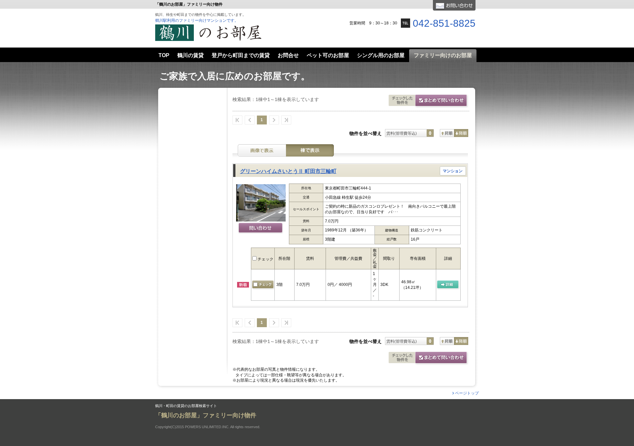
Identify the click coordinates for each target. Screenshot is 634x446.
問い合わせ (260, 228)
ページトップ (467, 393)
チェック (265, 259)
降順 (461, 133)
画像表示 (262, 150)
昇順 (447, 133)
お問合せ (454, 5)
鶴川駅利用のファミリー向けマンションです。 (196, 20)
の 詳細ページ (448, 285)
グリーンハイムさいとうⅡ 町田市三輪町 (288, 171)
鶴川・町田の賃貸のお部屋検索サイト (186, 406)
